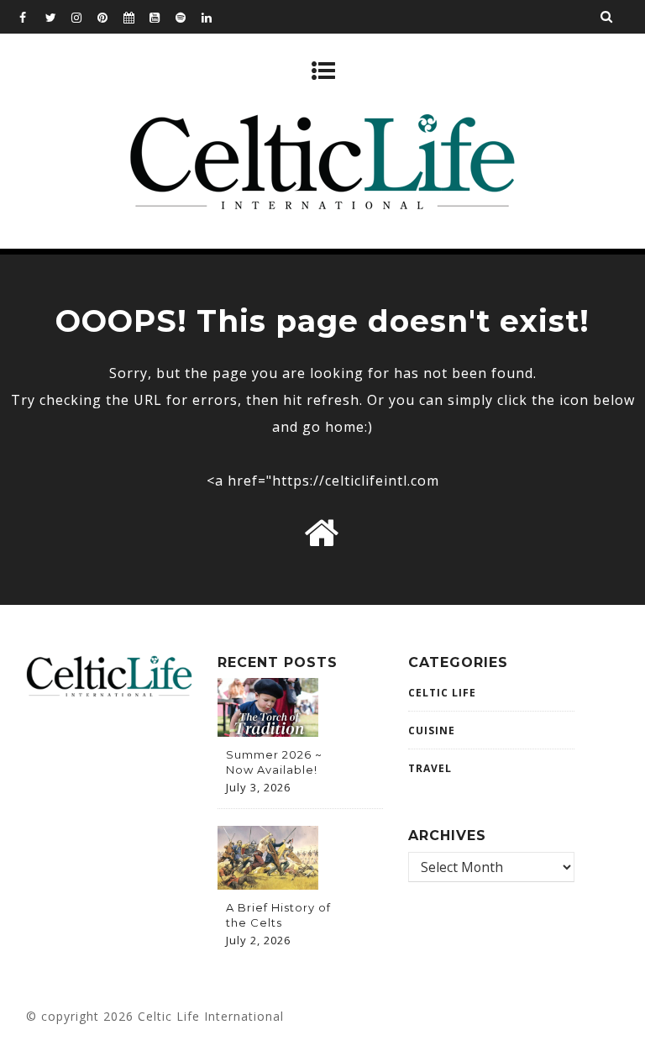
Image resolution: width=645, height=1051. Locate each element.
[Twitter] (58, 17)
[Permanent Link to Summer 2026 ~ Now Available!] (268, 732)
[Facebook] (32, 17)
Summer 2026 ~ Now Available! (274, 762)
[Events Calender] (136, 17)
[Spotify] (188, 17)
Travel (430, 768)
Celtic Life (442, 693)
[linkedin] (214, 17)
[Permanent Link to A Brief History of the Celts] (268, 884)
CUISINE (431, 730)
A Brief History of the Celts (278, 915)
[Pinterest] (110, 17)
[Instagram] (84, 17)
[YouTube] (162, 17)
